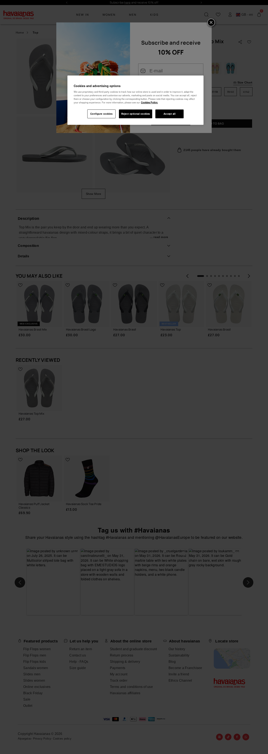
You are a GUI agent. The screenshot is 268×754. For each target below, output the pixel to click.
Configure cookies (101, 113)
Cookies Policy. (149, 102)
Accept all (170, 113)
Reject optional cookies (135, 113)
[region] (135, 100)
